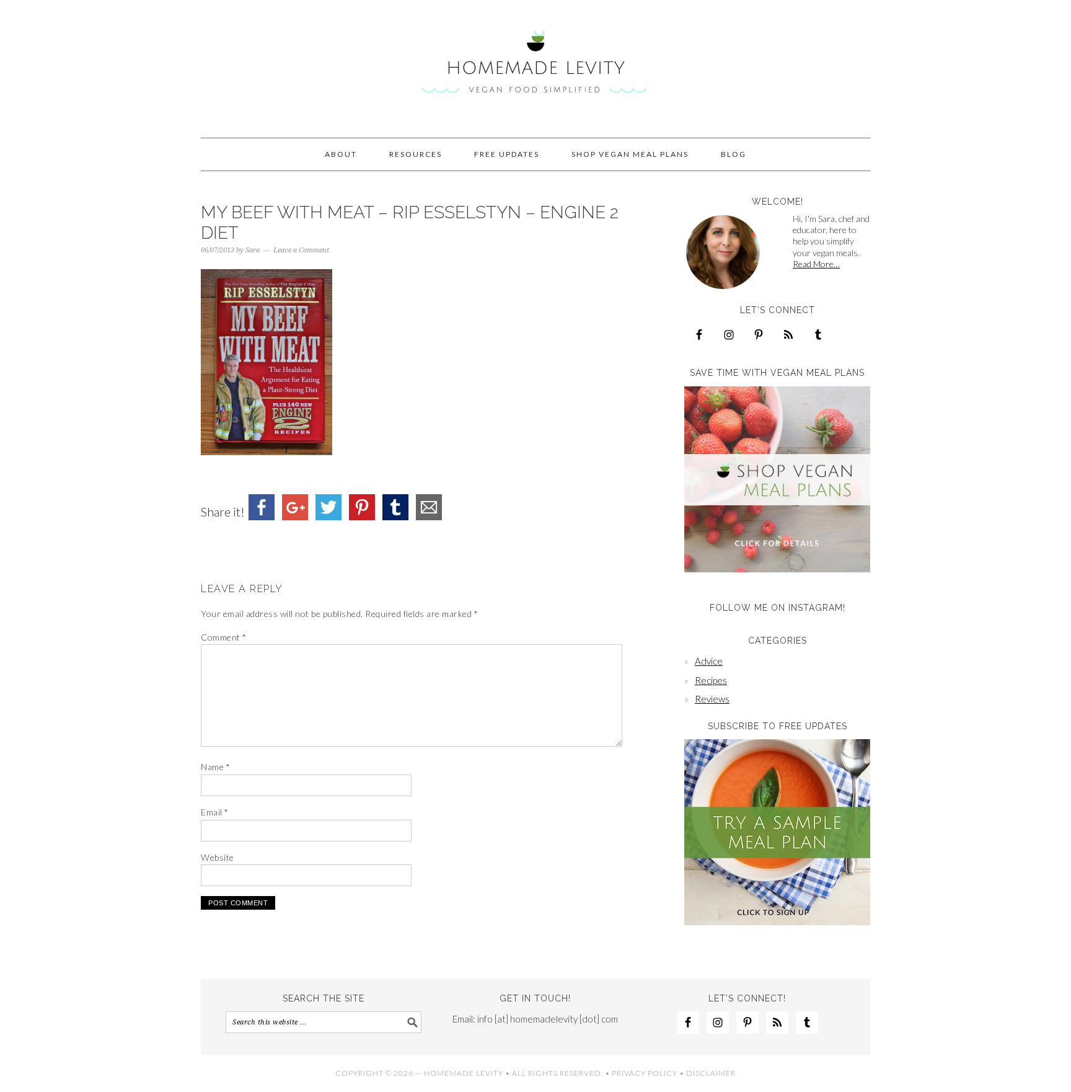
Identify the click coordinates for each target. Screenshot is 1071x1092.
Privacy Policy (644, 1073)
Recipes (711, 680)
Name (215, 766)
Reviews (712, 698)
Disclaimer (711, 1073)
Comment (224, 637)
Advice (709, 661)
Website (217, 857)
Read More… (816, 264)
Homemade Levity (535, 63)
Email (215, 812)
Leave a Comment (301, 250)
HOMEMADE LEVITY (463, 1073)
